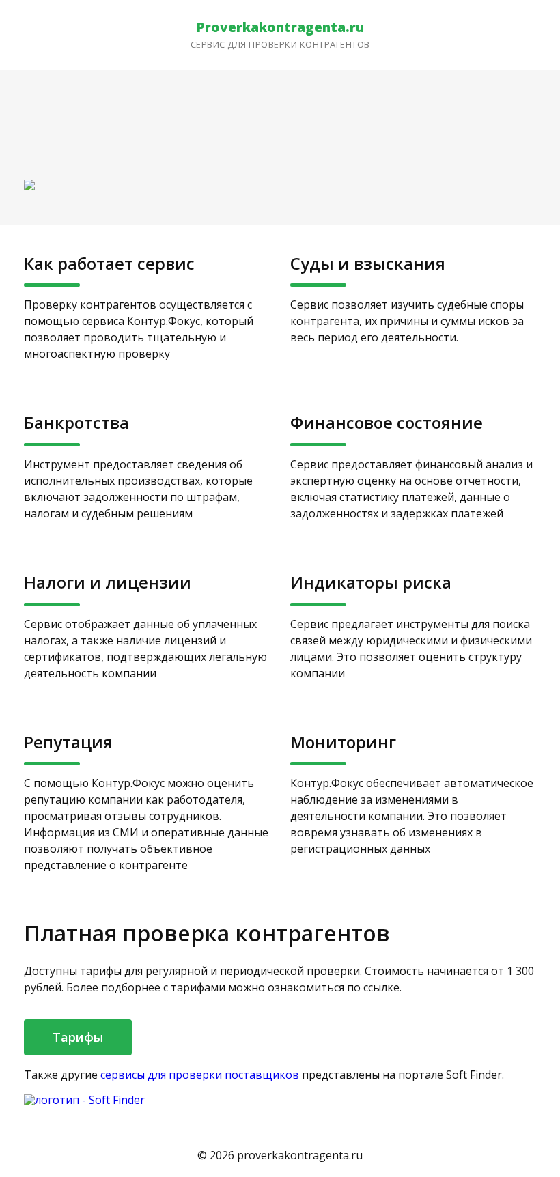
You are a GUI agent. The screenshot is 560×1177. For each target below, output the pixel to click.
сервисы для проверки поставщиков (199, 1074)
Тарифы (78, 1037)
